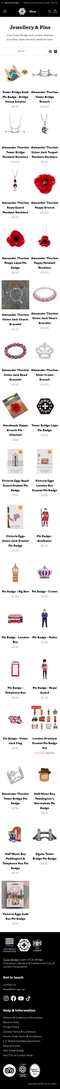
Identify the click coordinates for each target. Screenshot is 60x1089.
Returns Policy (11, 1022)
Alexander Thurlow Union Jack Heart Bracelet (44, 318)
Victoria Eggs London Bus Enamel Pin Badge (44, 485)
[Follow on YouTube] (21, 998)
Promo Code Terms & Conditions (22, 1036)
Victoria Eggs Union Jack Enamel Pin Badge (15, 541)
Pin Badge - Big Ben (15, 591)
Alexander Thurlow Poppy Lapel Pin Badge (15, 263)
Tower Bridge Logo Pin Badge (44, 428)
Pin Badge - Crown (45, 591)
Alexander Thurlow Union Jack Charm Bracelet (15, 319)
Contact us (9, 984)
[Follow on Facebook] (13, 998)
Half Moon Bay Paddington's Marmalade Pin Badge (44, 801)
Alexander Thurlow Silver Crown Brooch (44, 374)
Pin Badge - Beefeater (45, 539)
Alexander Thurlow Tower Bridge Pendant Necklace (15, 152)
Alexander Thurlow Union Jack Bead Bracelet (15, 374)
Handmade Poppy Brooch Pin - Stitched (15, 430)
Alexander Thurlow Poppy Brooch (44, 205)
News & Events (11, 1045)
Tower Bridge (10, 959)
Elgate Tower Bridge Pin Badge (45, 856)
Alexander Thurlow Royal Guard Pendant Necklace (15, 207)
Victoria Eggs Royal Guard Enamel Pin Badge (15, 485)
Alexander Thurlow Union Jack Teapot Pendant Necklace (44, 152)
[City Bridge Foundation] (9, 945)
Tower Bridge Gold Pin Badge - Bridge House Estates (15, 96)
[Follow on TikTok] (28, 998)
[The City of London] (37, 945)
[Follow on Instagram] (6, 998)
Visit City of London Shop (18, 1055)
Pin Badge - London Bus (15, 640)
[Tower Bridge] (24, 945)
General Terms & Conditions (19, 1031)
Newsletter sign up (14, 989)
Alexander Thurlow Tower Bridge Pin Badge (15, 798)
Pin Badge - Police (44, 637)
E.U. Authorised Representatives (21, 1041)
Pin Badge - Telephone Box (15, 690)
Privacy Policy (11, 1026)
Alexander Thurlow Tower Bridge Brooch (44, 96)
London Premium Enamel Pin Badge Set (44, 743)
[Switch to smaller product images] (55, 51)
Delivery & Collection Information (22, 1017)
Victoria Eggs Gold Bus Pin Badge (15, 916)
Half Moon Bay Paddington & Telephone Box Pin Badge (15, 861)
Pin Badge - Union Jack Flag (15, 741)
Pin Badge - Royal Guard (45, 690)
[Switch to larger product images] (50, 51)
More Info (54, 3)
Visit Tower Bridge (11, 3)
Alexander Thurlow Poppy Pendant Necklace (44, 263)
